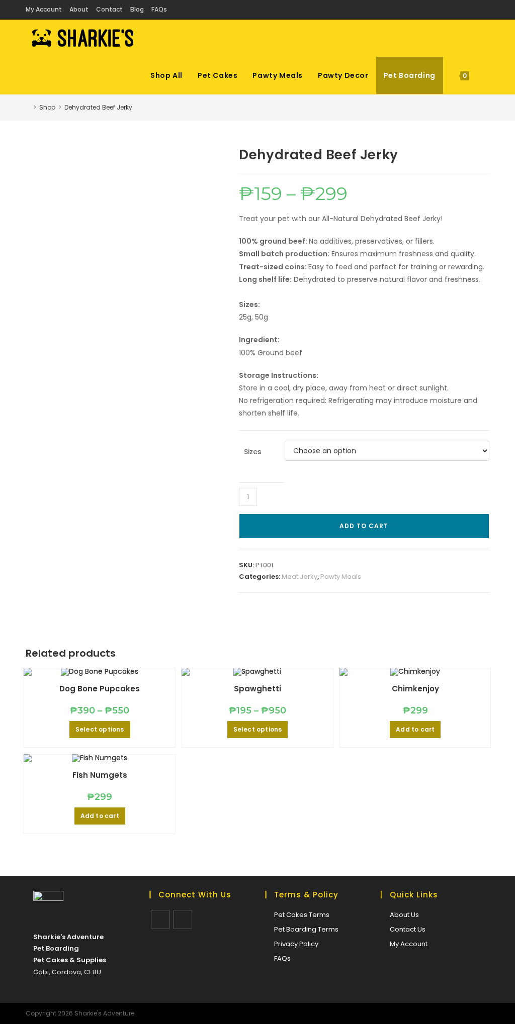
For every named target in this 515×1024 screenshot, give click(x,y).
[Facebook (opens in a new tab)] (472, 10)
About (79, 9)
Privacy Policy (296, 944)
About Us (404, 914)
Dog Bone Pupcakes (99, 688)
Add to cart (363, 526)
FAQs (159, 9)
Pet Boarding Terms (306, 929)
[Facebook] (160, 919)
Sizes (253, 452)
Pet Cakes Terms (301, 914)
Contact (109, 9)
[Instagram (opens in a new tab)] (484, 10)
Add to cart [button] (415, 729)
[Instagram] (182, 919)
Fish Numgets (99, 775)
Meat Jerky (299, 576)
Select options (99, 729)
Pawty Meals (340, 576)
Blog (137, 9)
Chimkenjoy (415, 688)
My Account (44, 9)
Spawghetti (257, 688)
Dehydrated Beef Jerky (98, 107)
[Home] (28, 107)
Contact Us (407, 929)
